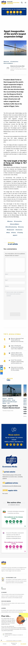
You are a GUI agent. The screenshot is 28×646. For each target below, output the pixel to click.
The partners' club (11, 577)
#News (8, 232)
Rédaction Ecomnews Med (17, 66)
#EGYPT (15, 235)
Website (7, 286)
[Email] (1, 371)
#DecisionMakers (8, 63)
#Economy (21, 227)
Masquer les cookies (14, 644)
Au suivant (23, 643)
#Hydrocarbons (7, 400)
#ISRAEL (25, 398)
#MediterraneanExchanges (10, 401)
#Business (6, 61)
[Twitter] (1, 368)
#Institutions (19, 229)
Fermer (4, 643)
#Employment (10, 229)
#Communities (14, 61)
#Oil (8, 403)
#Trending (20, 232)
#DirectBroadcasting (11, 227)
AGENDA (3, 608)
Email (6, 280)
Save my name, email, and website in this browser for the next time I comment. (15, 294)
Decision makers (6, 601)
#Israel (25, 404)
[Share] (1, 373)
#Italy (13, 400)
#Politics (13, 232)
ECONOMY (4, 592)
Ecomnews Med (13, 2)
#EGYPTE (10, 398)
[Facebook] (1, 366)
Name (6, 274)
